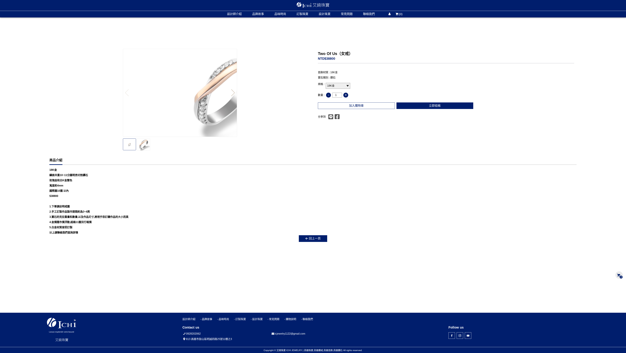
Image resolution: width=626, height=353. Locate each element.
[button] (233, 92)
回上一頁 (315, 238)
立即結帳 (435, 105)
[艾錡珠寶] (313, 4)
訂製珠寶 (302, 14)
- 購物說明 (290, 319)
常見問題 (347, 14)
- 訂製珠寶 (240, 319)
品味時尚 (280, 14)
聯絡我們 (369, 14)
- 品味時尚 (223, 319)
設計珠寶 (324, 14)
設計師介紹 (234, 14)
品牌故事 (258, 14)
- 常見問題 (273, 319)
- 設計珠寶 (257, 319)
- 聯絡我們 (307, 319)
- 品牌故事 (206, 319)
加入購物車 (356, 105)
